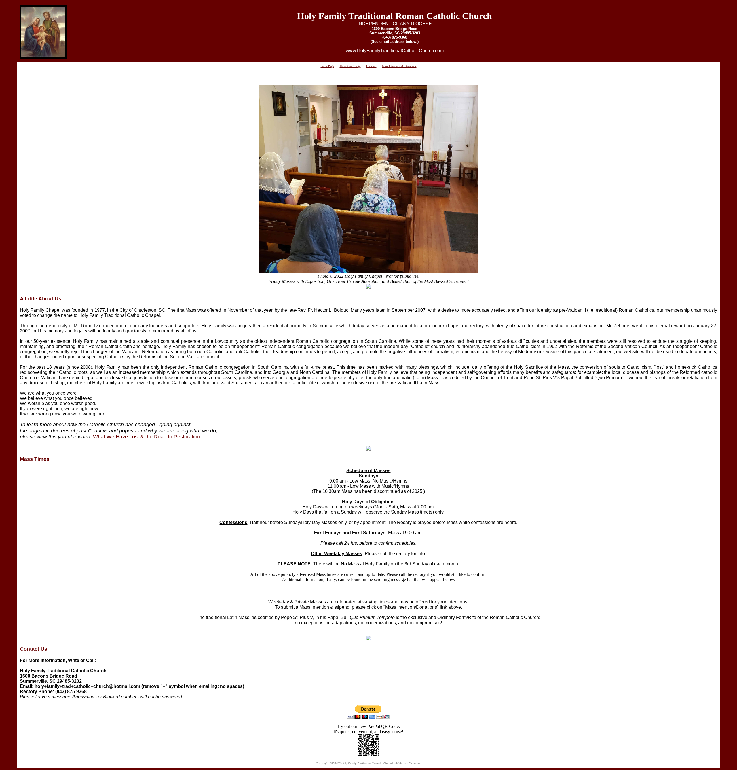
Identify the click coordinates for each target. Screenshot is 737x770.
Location (371, 66)
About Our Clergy (349, 66)
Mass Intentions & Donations (399, 66)
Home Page (327, 66)
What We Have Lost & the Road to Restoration (146, 437)
